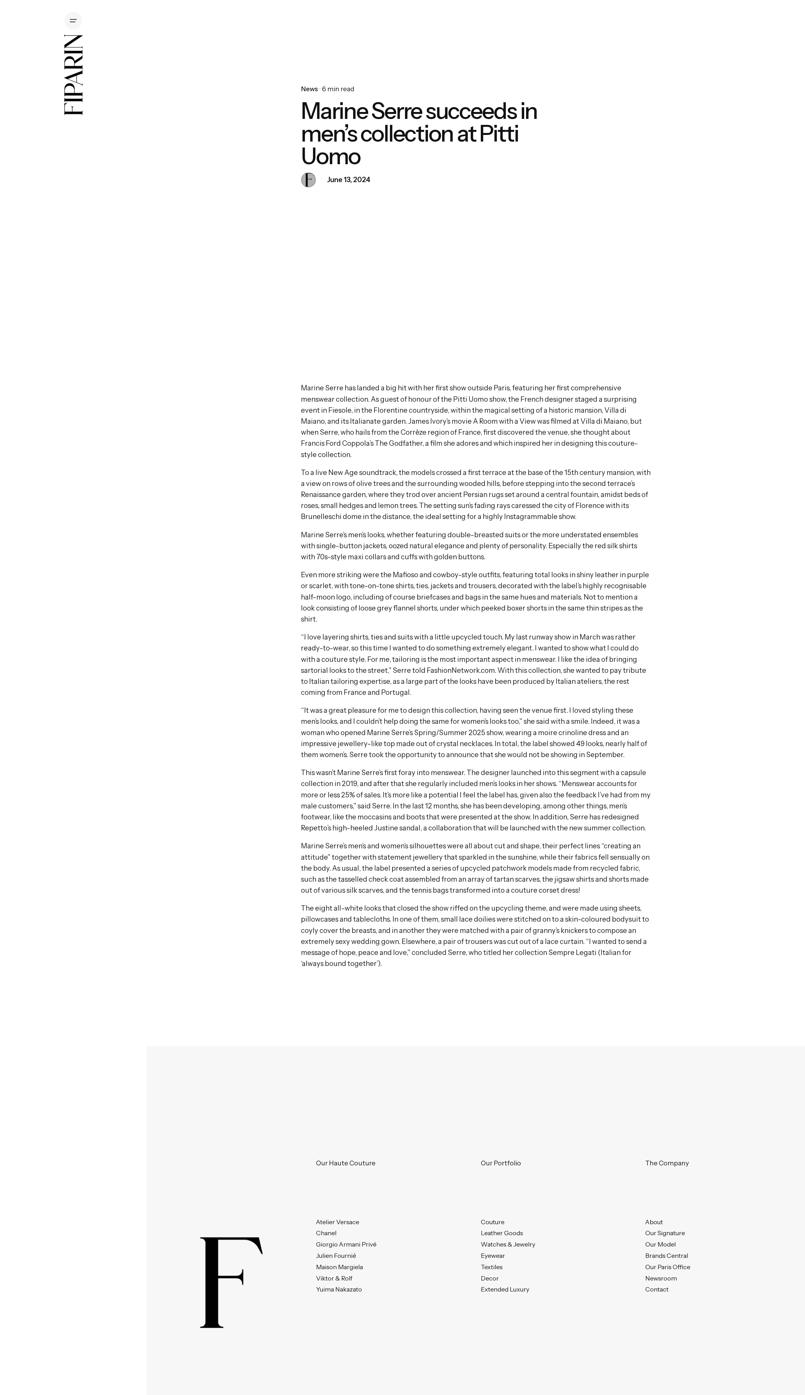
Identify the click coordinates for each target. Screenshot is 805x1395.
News (309, 89)
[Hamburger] (73, 21)
